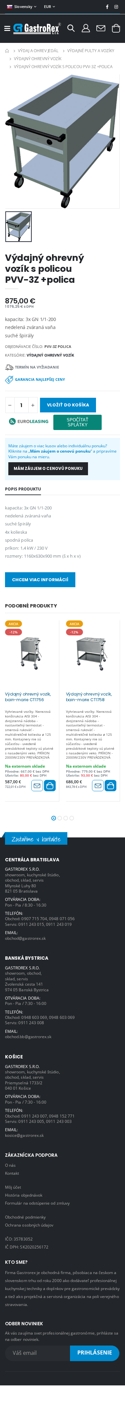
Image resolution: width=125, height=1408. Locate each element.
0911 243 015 (31, 924)
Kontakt (12, 1173)
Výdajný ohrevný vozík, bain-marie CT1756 (28, 697)
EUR (47, 6)
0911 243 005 (31, 1121)
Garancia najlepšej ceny (40, 379)
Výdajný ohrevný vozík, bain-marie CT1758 (89, 697)
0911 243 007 (34, 1116)
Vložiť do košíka (68, 405)
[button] (71, 29)
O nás (10, 1165)
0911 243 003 (59, 1121)
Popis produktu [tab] (23, 488)
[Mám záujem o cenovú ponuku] (37, 785)
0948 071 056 (62, 918)
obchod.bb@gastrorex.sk (28, 1036)
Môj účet (13, 1187)
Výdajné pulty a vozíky (90, 51)
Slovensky (23, 6)
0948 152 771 (62, 1116)
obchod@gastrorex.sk (25, 938)
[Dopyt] (100, 28)
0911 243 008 (31, 1022)
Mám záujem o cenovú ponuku (48, 468)
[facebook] (107, 7)
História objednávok (23, 1195)
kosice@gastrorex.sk (24, 1135)
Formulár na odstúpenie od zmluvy (37, 1203)
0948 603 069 (34, 1017)
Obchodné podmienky (25, 1217)
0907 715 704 (34, 918)
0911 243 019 (59, 924)
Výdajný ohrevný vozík (37, 58)
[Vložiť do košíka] (50, 785)
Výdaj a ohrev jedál (38, 51)
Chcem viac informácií (40, 580)
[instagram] (116, 7)
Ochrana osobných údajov (29, 1225)
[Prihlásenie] (86, 28)
